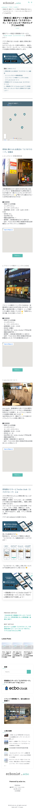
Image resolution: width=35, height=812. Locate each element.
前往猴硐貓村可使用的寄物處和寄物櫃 (18, 748)
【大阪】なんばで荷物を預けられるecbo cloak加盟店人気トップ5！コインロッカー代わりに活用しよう (17, 737)
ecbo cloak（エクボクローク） (14, 35)
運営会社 (18, 785)
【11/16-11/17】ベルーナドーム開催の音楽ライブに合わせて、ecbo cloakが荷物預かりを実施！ (20, 755)
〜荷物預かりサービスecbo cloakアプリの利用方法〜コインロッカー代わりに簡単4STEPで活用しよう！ (17, 594)
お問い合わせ (18, 789)
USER (17, 28)
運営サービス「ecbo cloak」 (18, 787)
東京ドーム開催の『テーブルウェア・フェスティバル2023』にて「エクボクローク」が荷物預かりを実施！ (20, 743)
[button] (17, 255)
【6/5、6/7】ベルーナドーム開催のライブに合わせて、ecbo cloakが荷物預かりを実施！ (17, 654)
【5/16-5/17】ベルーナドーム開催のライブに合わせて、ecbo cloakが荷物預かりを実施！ (28, 654)
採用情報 (18, 791)
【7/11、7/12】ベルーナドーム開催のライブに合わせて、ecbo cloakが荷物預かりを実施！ (6, 654)
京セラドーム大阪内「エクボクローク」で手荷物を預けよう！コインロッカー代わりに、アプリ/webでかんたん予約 (17, 629)
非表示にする (11, 68)
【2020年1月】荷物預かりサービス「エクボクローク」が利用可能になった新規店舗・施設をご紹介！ (17, 617)
